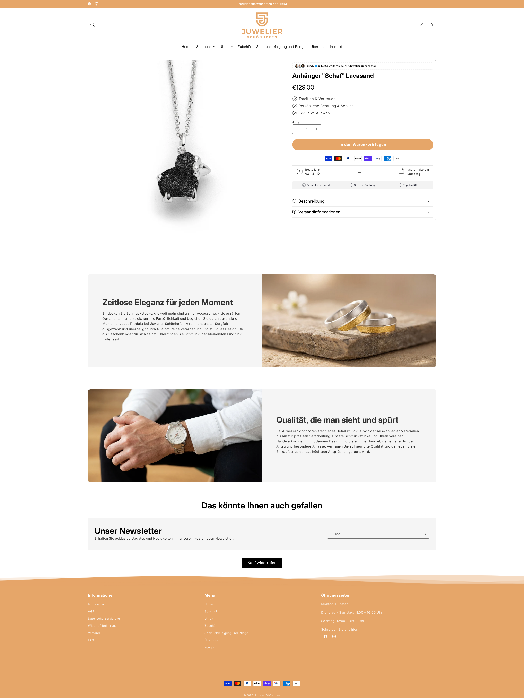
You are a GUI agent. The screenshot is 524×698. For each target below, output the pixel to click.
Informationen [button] (101, 595)
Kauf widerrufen (262, 563)
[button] (92, 24)
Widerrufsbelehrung (102, 625)
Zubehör (210, 625)
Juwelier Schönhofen (267, 695)
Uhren (208, 618)
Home (208, 604)
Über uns (211, 640)
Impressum (96, 604)
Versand (94, 633)
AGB (91, 611)
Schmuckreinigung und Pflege (226, 633)
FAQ (91, 640)
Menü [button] (209, 595)
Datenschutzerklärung (104, 618)
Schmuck (211, 611)
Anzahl (297, 122)
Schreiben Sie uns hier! (339, 629)
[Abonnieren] (424, 534)
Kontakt (210, 647)
